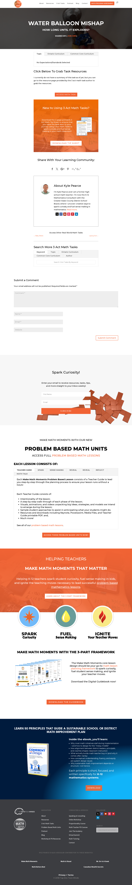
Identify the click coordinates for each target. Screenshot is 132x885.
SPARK (41, 470)
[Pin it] (68, 169)
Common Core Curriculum (82, 54)
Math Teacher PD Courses (78, 827)
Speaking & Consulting (77, 816)
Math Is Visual (66, 861)
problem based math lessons (47, 525)
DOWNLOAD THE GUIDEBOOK (66, 702)
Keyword (41, 252)
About (41, 3)
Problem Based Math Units (51, 827)
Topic (39, 54)
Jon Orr (72, 36)
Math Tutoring (74, 839)
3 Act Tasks (60, 3)
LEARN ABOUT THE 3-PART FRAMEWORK (66, 596)
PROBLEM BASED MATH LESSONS (76, 455)
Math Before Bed (38, 867)
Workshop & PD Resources (51, 839)
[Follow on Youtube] (64, 214)
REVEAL (73, 470)
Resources (50, 3)
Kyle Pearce (72, 185)
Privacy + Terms (66, 875)
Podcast (70, 3)
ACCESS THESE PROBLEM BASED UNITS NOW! (66, 535)
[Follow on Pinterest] (72, 214)
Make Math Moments (29, 861)
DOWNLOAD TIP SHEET (66, 143)
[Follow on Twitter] (57, 214)
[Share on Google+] (62, 169)
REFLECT (100, 470)
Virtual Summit (74, 835)
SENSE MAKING (57, 470)
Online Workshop (75, 820)
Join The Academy (75, 831)
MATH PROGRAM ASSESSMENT (102, 3)
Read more (72, 210)
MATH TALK (22, 474)
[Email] (76, 169)
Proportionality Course (77, 823)
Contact (85, 3)
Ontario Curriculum (55, 54)
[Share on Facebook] (52, 169)
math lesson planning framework (94, 667)
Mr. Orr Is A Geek (102, 861)
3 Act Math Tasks (47, 823)
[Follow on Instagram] (68, 214)
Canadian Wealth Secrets (93, 867)
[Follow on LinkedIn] (76, 214)
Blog (77, 3)
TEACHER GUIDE (24, 470)
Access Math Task (66, 94)
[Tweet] (57, 169)
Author (69, 256)
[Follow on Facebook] (61, 214)
